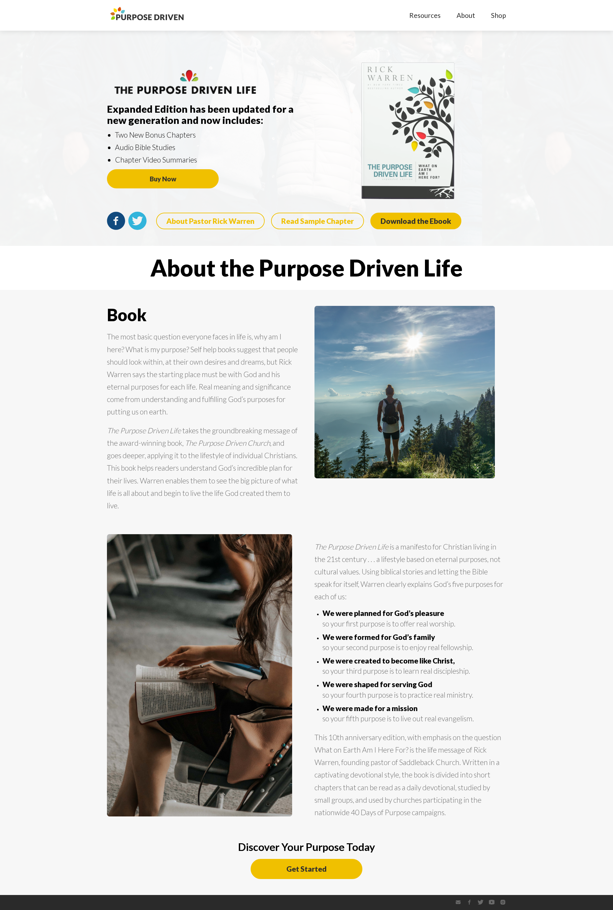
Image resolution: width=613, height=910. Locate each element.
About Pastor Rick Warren (210, 220)
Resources (425, 15)
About (466, 15)
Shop (498, 15)
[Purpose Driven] (147, 22)
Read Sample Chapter (317, 220)
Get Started (306, 868)
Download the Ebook (416, 220)
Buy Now (163, 179)
